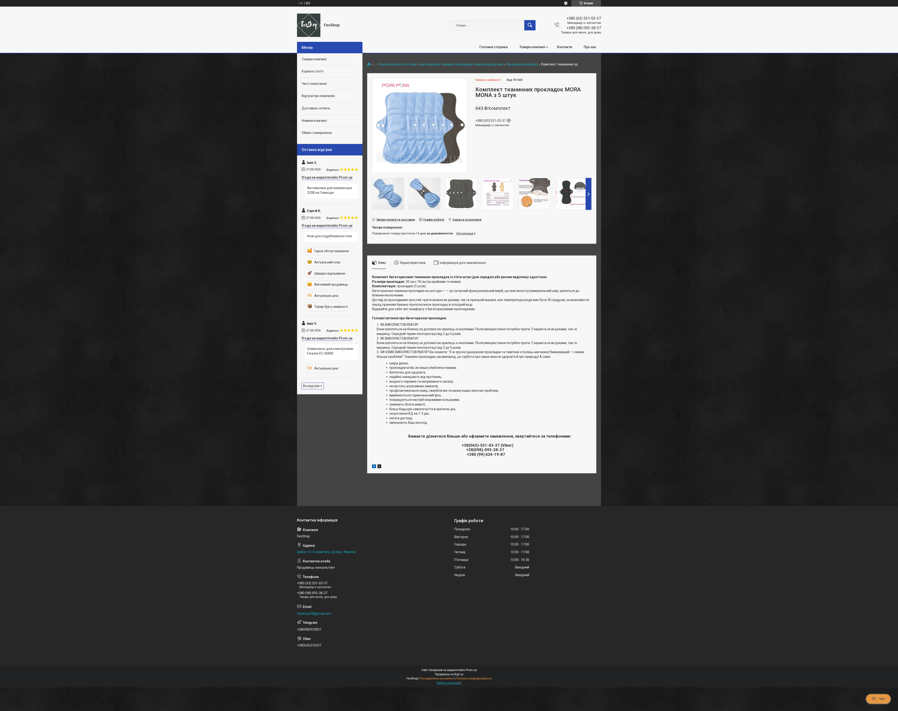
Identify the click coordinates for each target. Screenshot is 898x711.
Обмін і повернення (317, 133)
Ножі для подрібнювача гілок (329, 236)
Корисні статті (312, 71)
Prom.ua (471, 670)
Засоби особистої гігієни (397, 64)
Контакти (564, 47)
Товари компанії (314, 59)
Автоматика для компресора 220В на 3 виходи (329, 190)
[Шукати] (530, 25)
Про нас (590, 47)
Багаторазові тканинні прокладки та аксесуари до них (461, 64)
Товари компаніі (532, 47)
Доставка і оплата (316, 108)
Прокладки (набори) (522, 64)
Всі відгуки (311, 386)
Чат (882, 699)
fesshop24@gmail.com (314, 613)
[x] (379, 467)
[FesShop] (308, 25)
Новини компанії (314, 120)
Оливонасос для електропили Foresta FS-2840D (330, 351)
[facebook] (374, 467)
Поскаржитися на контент (437, 678)
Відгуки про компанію (318, 96)
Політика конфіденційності (474, 678)
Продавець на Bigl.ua (449, 674)
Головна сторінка (493, 47)
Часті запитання (314, 84)
